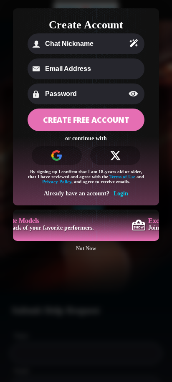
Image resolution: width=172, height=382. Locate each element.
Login (121, 193)
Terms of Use (122, 176)
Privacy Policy (56, 181)
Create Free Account (86, 120)
